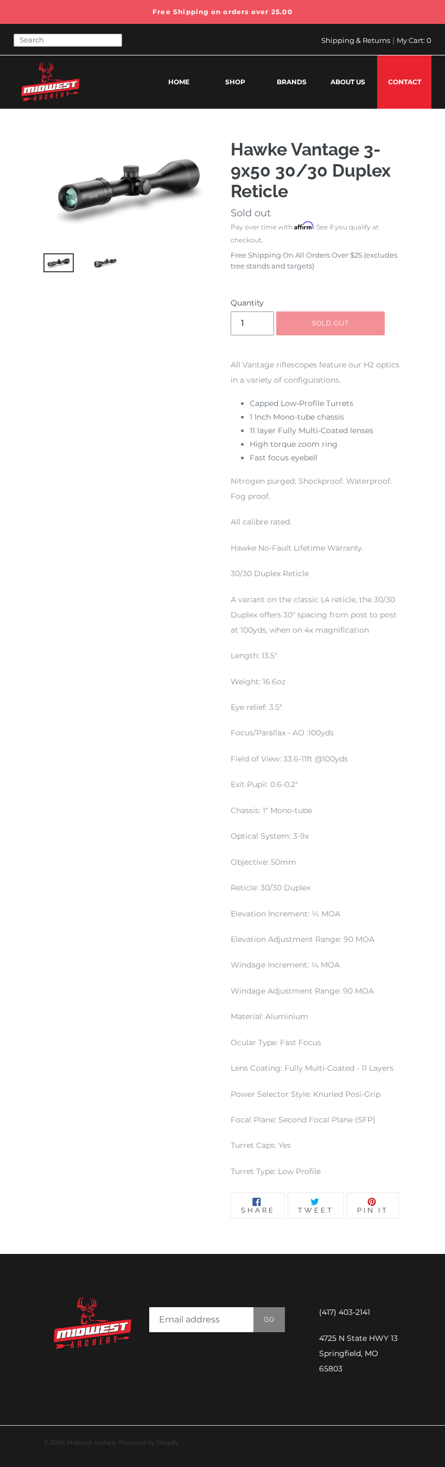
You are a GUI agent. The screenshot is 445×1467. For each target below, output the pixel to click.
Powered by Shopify (149, 1442)
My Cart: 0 (414, 40)
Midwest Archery (92, 1442)
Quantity (247, 303)
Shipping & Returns (355, 40)
